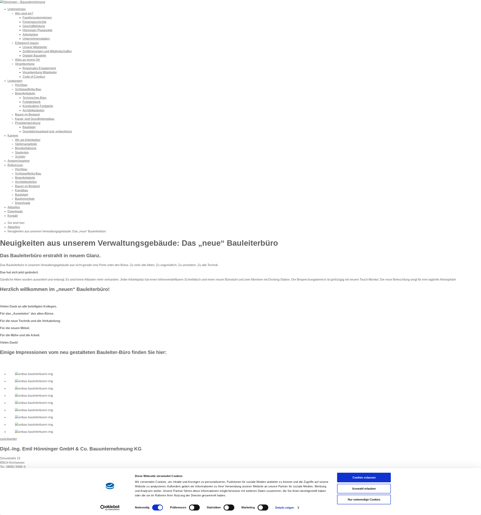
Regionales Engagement (39, 68)
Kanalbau (21, 190)
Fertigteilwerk (32, 101)
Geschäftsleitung (34, 26)
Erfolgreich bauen (27, 43)
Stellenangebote (26, 144)
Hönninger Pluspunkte (37, 30)
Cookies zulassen (364, 477)
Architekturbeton (33, 110)
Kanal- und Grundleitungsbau (34, 118)
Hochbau (21, 85)
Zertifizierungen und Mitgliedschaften (47, 51)
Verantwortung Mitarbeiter (40, 72)
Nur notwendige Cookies (364, 499)
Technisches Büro (34, 97)
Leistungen (15, 80)
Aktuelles (14, 207)
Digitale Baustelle (34, 55)
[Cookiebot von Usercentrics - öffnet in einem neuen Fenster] (110, 507)
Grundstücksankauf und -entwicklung (47, 131)
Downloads (22, 203)
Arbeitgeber (30, 34)
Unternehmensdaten (36, 38)
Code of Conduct (34, 76)
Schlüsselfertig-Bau (28, 89)
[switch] (194, 507)
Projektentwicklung (27, 123)
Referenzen (15, 165)
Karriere (13, 135)
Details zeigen (284, 507)
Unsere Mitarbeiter (35, 47)
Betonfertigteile (25, 93)
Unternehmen (17, 9)
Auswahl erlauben (364, 488)
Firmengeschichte (34, 22)
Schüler (20, 156)
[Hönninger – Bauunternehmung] (22, 2)
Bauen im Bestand (27, 114)
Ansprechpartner (19, 160)
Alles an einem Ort (27, 59)
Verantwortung (24, 63)
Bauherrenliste (25, 198)
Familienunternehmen (37, 17)
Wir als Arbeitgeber (27, 139)
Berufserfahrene (25, 148)
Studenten (22, 152)
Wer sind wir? (24, 13)
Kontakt (13, 215)
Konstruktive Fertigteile (38, 106)
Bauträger (29, 127)
